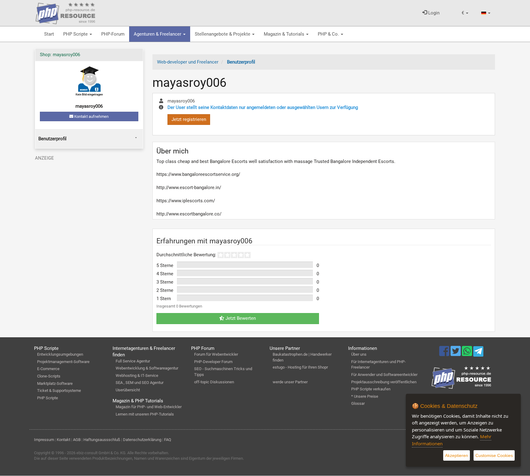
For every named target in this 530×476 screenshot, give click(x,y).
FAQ (167, 439)
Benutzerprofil (52, 138)
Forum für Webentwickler (216, 354)
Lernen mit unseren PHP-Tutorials (145, 414)
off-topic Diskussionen (214, 382)
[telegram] (478, 353)
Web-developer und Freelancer (187, 62)
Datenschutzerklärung (142, 439)
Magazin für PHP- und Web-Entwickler (149, 406)
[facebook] (445, 354)
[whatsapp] (467, 354)
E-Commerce (48, 368)
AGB (77, 439)
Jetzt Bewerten (240, 318)
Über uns (359, 354)
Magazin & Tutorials (284, 34)
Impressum (44, 439)
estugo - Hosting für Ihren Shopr (300, 367)
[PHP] (65, 12)
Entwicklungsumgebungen (60, 354)
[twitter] (456, 354)
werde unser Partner (290, 382)
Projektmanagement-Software (63, 361)
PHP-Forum (113, 34)
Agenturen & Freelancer (158, 34)
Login (433, 13)
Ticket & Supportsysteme (59, 390)
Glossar (358, 403)
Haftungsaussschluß (101, 439)
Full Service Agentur (133, 361)
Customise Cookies (494, 455)
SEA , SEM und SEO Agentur (139, 382)
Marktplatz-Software (55, 383)
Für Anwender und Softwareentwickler (384, 374)
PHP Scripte (76, 34)
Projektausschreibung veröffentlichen (384, 382)
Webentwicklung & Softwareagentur (147, 368)
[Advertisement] (89, 206)
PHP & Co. (329, 34)
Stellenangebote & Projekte (223, 34)
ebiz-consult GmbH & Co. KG (100, 453)
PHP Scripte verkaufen (370, 389)
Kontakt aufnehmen (91, 116)
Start (49, 34)
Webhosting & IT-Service (137, 375)
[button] (465, 13)
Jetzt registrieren (188, 119)
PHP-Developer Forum (213, 361)
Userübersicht (128, 390)
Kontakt (63, 439)
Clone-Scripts (48, 376)
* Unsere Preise (364, 396)
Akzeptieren (456, 455)
